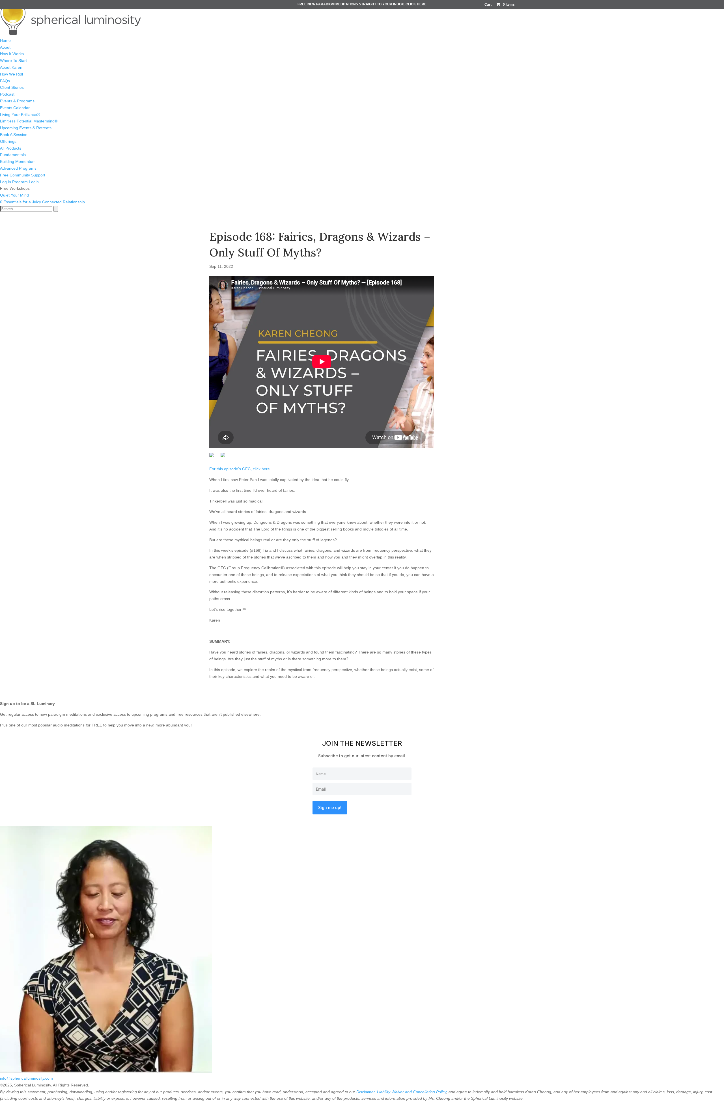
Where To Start (13, 60)
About (5, 47)
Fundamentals (13, 154)
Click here (416, 4)
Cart (488, 5)
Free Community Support (22, 175)
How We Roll (11, 74)
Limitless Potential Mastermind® (28, 121)
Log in (5, 182)
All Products (10, 148)
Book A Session (13, 134)
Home (5, 40)
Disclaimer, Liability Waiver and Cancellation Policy (401, 1092)
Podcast (7, 94)
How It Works (12, 53)
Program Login (25, 182)
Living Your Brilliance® (20, 114)
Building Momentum (18, 161)
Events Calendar (15, 107)
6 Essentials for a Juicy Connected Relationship (42, 202)
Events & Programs (17, 101)
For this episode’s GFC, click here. (240, 469)
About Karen (11, 67)
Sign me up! (329, 807)
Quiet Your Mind (14, 195)
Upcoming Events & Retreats (25, 128)
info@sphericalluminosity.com (26, 1078)
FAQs (5, 81)
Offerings (8, 141)
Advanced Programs (18, 168)
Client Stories (12, 87)
